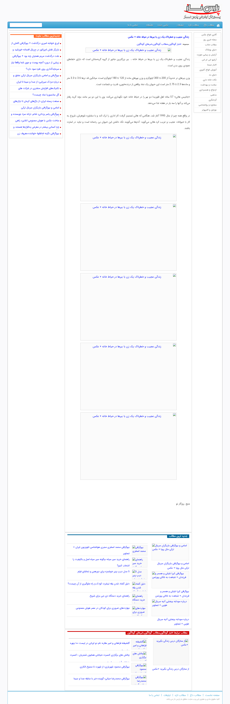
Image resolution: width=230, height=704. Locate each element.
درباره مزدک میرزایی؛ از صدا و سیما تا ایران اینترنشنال (38, 82)
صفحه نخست (212, 695)
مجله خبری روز (210, 39)
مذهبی (213, 95)
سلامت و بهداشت (209, 85)
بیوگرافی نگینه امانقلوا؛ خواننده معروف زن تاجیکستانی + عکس (38, 134)
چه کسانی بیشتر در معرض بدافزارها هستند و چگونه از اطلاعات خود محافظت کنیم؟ (36, 127)
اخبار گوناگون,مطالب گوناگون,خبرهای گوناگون (159, 44)
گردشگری (213, 100)
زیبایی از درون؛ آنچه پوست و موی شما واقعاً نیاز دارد (35, 63)
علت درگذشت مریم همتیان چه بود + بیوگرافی (35, 56)
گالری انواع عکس (209, 34)
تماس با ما (133, 25)
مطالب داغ (209, 25)
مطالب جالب (211, 44)
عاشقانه (149, 25)
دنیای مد (213, 74)
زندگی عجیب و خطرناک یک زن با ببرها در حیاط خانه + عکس (158, 37)
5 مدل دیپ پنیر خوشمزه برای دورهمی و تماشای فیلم (104, 571)
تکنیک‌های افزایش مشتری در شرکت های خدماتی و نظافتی (38, 88)
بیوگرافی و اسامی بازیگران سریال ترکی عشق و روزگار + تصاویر (36, 76)
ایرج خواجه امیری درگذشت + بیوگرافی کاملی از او (35, 43)
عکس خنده (163, 25)
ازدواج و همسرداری (208, 90)
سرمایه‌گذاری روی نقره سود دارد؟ (42, 69)
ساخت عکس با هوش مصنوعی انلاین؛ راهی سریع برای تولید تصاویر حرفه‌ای (37, 121)
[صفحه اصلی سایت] (218, 25)
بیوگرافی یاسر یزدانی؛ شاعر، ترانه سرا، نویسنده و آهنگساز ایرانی (35, 114)
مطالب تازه (193, 25)
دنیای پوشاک (211, 49)
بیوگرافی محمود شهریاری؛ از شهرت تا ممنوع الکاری (105, 667)
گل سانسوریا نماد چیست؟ (46, 95)
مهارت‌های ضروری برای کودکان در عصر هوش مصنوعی (103, 608)
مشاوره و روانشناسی (208, 105)
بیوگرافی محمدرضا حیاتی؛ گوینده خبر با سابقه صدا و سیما (102, 679)
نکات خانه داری (210, 79)
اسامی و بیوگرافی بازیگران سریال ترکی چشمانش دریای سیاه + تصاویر (40, 108)
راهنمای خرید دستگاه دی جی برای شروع (110, 596)
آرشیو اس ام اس (209, 59)
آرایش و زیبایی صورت (207, 54)
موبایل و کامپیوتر (209, 110)
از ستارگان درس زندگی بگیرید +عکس (170, 669)
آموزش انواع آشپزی (208, 69)
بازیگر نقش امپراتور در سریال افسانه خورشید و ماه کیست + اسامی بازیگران (36, 50)
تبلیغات (180, 25)
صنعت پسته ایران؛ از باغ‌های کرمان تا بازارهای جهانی (36, 101)
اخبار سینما (212, 64)
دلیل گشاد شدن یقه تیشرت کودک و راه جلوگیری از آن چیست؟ (99, 584)
